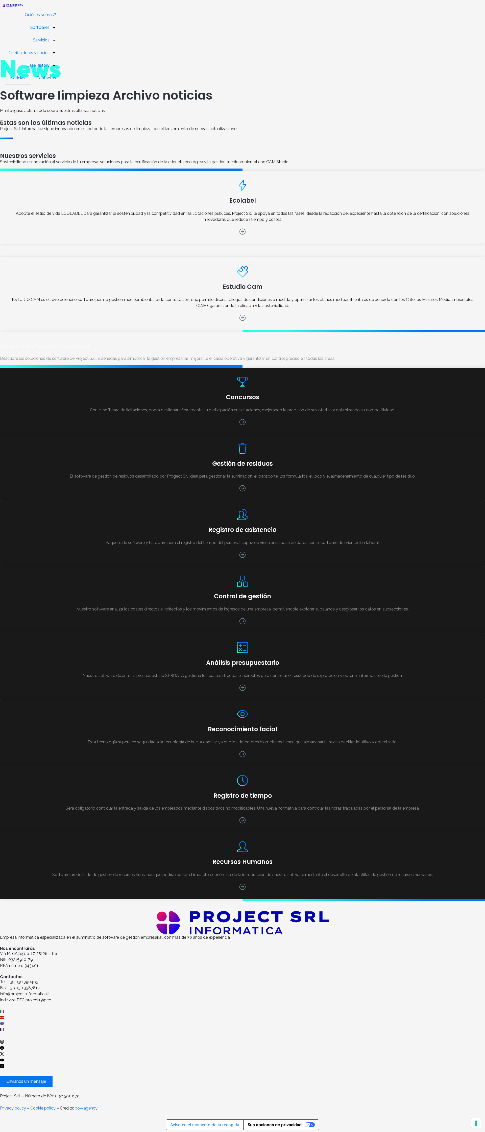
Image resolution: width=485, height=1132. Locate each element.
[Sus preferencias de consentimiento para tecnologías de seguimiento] (476, 1123)
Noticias (18, 78)
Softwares (40, 27)
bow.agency (86, 1108)
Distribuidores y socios (29, 52)
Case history (38, 65)
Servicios (41, 40)
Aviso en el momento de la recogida (204, 1124)
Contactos (46, 78)
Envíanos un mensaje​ (26, 1081)
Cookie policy (43, 1108)
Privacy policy (13, 1108)
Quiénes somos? (40, 14)
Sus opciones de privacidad (275, 1124)
